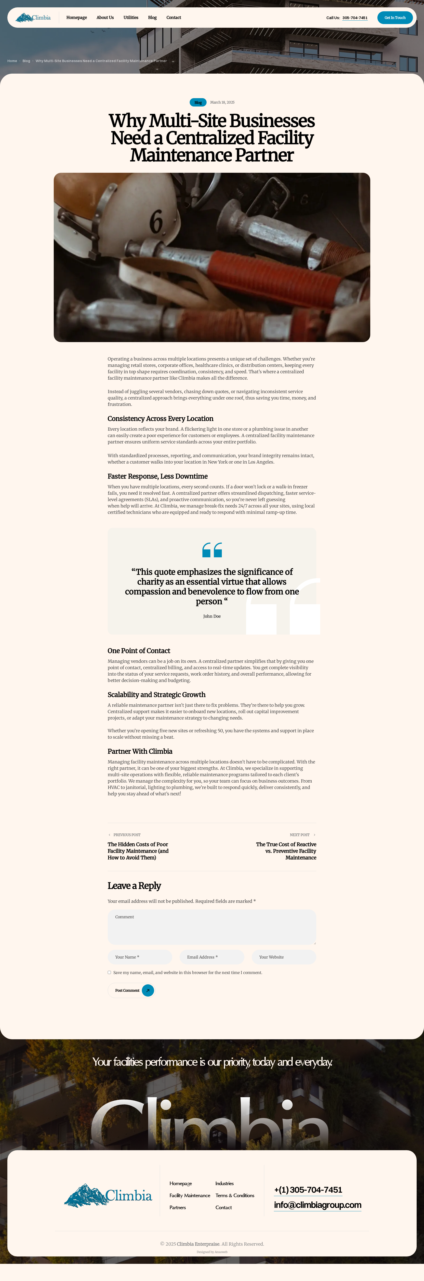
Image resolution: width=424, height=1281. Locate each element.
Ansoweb (221, 1252)
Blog (198, 102)
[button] (355, 18)
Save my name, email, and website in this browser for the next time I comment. (187, 972)
